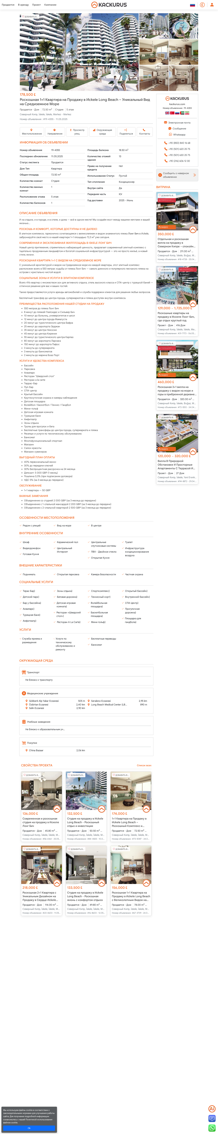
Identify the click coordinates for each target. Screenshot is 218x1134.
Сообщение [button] (179, 128)
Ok (29, 1128)
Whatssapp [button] (179, 134)
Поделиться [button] (126, 133)
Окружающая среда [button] (104, 132)
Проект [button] (36, 4)
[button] (79, 52)
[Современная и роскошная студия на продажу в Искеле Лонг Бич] (41, 791)
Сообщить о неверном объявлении (176, 175)
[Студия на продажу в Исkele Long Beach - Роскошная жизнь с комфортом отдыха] (86, 865)
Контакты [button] (144, 133)
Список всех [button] (144, 765)
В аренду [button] (23, 4)
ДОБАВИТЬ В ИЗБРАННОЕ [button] (32, 16)
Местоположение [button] (32, 133)
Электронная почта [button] (179, 122)
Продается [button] (8, 4)
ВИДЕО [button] (164, 227)
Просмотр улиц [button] (78, 132)
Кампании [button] (50, 4)
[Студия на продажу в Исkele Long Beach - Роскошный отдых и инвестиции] (86, 791)
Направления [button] (55, 133)
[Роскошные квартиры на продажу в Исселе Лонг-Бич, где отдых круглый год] (177, 285)
